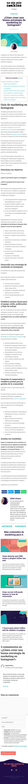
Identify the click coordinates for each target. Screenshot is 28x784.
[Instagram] (16, 770)
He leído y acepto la (14, 747)
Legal (22, 776)
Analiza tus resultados (10, 99)
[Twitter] (11, 770)
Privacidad (11, 778)
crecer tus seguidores (20, 398)
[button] (4, 491)
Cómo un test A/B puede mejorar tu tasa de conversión (12, 594)
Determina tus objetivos (10, 84)
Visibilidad (14, 14)
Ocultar (20, 78)
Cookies (17, 778)
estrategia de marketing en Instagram (12, 336)
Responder (5, 686)
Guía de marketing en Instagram (10, 81)
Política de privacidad (20, 746)
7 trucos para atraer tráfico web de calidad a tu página (13, 629)
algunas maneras (17, 134)
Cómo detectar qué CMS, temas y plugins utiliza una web (14, 558)
